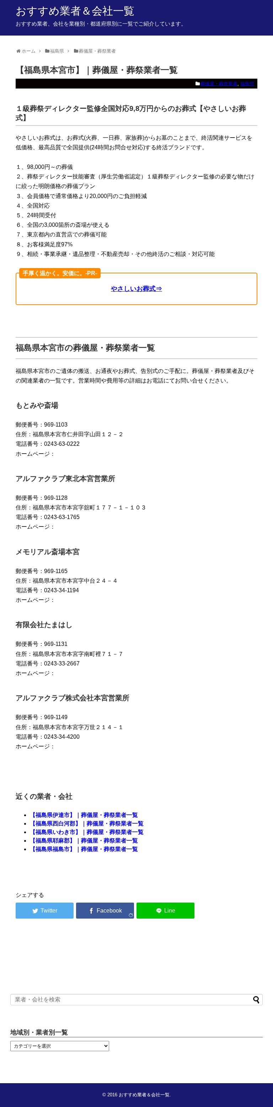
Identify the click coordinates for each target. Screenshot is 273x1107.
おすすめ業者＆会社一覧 (75, 11)
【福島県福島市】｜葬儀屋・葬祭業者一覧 (84, 849)
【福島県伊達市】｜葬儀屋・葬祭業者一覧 (84, 815)
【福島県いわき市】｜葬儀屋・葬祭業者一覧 (87, 832)
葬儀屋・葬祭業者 (218, 83)
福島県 (247, 83)
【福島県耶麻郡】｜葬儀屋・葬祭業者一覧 (84, 841)
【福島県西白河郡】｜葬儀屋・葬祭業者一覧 (87, 823)
